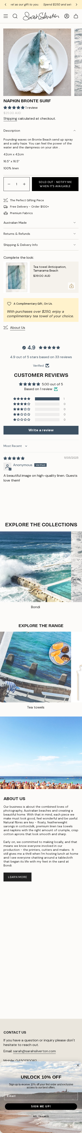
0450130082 (26, 1060)
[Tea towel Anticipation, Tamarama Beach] (16, 277)
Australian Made (15, 223)
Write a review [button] (41, 430)
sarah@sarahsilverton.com (34, 1051)
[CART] (75, 16)
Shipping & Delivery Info (20, 245)
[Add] (71, 285)
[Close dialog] (77, 1065)
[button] (14, 107)
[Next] (77, 5)
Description (11, 131)
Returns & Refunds (16, 234)
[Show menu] (5, 16)
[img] (13, 458)
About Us (17, 327)
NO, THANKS (41, 1116)
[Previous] (5, 5)
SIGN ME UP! (41, 1106)
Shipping (10, 118)
